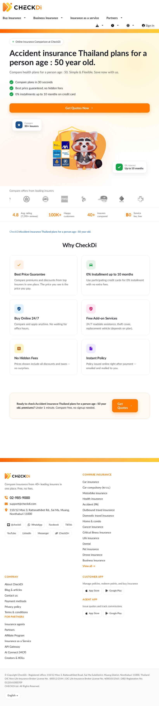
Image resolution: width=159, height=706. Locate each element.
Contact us (11, 595)
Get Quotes (123, 405)
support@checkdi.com (23, 503)
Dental (87, 543)
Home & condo (92, 521)
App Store (94, 590)
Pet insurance (91, 549)
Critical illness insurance (97, 532)
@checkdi (16, 524)
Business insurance (94, 560)
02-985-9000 (20, 498)
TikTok (68, 524)
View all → (89, 566)
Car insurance (91, 481)
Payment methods (15, 601)
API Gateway (12, 646)
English (12, 695)
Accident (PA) (91, 504)
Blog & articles (13, 589)
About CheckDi (14, 584)
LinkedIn (26, 533)
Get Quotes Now (77, 108)
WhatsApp (36, 524)
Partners (10, 629)
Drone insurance (92, 554)
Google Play (115, 590)
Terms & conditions (16, 612)
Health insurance (93, 498)
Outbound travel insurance (99, 510)
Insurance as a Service (18, 641)
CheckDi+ (64, 533)
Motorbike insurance (95, 493)
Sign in (150, 25)
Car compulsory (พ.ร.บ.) (96, 487)
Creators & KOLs (14, 657)
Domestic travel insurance (98, 515)
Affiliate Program (14, 635)
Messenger (43, 533)
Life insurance (91, 538)
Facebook (54, 524)
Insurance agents (15, 624)
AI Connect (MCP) (15, 652)
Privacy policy (13, 606)
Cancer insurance (93, 526)
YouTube (11, 533)
